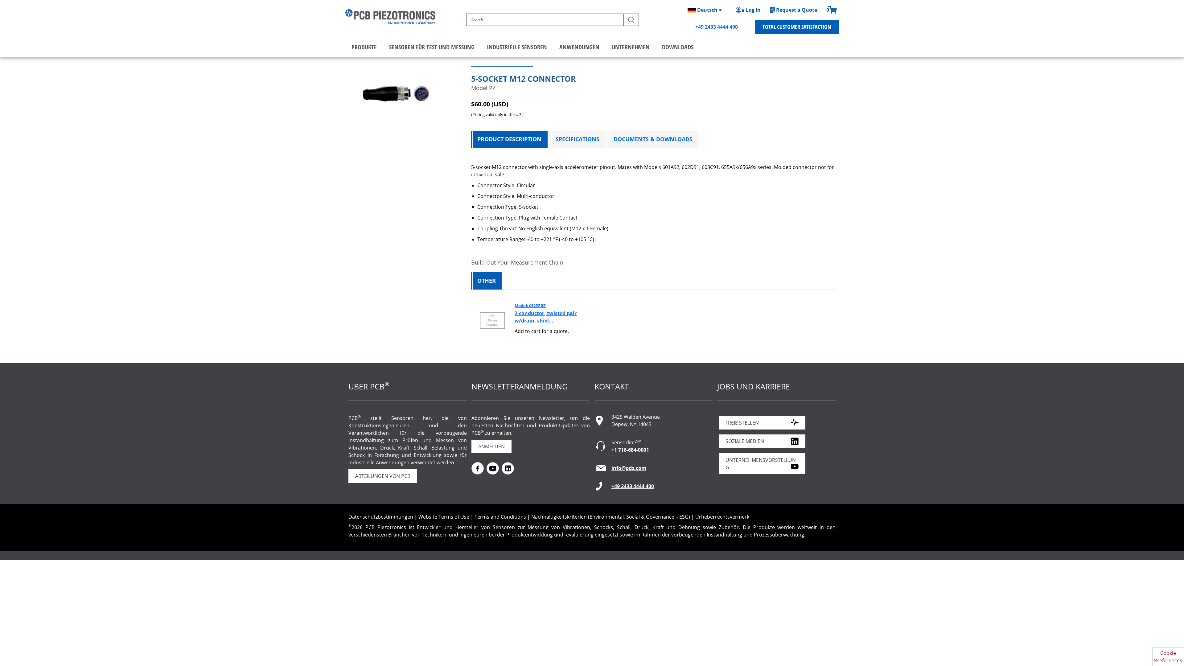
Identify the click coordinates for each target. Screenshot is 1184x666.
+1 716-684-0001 (630, 449)
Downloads (677, 47)
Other (486, 280)
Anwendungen (579, 47)
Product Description (509, 139)
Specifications (577, 139)
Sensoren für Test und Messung (432, 47)
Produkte (364, 47)
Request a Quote (796, 9)
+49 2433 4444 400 (716, 26)
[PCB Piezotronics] (390, 16)
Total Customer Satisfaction (797, 27)
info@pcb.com (628, 468)
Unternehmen (631, 47)
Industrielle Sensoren (517, 47)
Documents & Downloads (653, 139)
